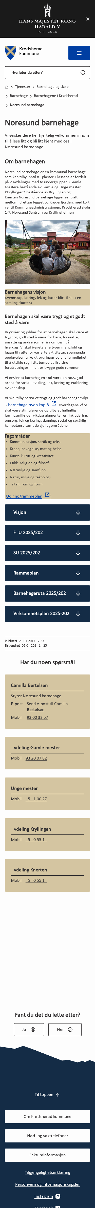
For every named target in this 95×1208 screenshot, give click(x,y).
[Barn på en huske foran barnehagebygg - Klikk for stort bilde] (47, 252)
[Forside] (23, 53)
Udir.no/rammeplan (24, 496)
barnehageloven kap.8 (28, 405)
